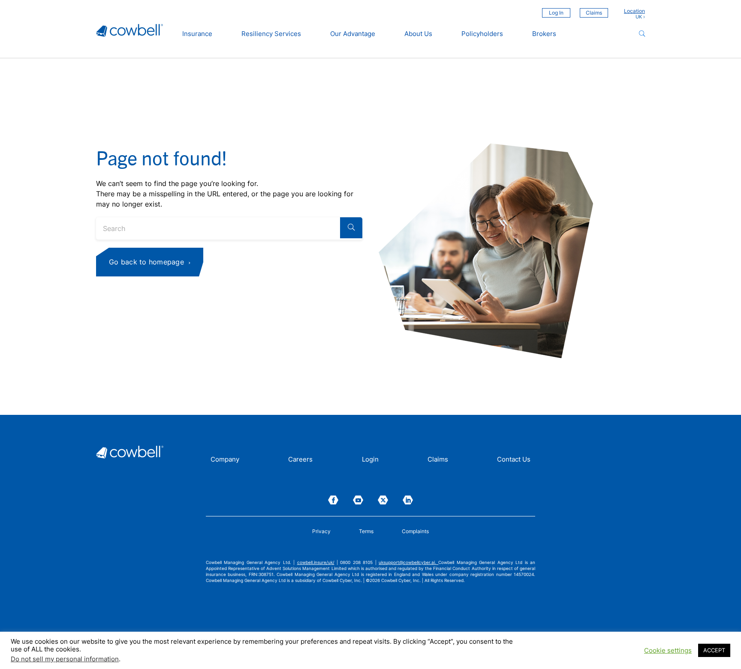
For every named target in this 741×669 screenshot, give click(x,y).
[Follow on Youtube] (358, 499)
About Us (418, 34)
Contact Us (513, 459)
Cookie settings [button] (668, 650)
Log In (556, 12)
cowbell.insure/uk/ (315, 562)
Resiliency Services (271, 34)
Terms (366, 531)
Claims (594, 12)
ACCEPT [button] (714, 650)
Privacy (321, 531)
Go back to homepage (146, 262)
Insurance (197, 34)
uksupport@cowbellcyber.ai (407, 562)
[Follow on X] (383, 499)
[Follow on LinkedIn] (408, 499)
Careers (300, 459)
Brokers (544, 34)
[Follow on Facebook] (333, 499)
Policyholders (482, 34)
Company (225, 459)
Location (634, 11)
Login (370, 459)
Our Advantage (352, 34)
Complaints (415, 531)
